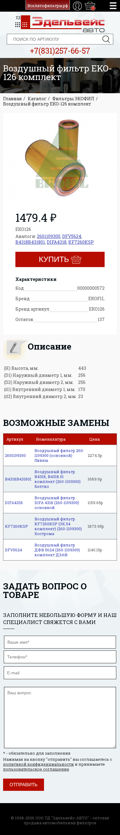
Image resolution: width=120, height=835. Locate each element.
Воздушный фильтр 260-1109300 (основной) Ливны (59, 455)
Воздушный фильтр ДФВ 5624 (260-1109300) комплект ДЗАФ (57, 549)
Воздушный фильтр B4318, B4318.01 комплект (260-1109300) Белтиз (57, 479)
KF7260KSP (81, 242)
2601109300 (48, 236)
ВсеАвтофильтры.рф (47, 5)
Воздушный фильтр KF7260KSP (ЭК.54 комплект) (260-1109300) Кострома (58, 526)
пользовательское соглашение (36, 769)
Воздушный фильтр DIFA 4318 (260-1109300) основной (56, 502)
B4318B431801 (30, 242)
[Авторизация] (77, 6)
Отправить (24, 784)
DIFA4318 (56, 242)
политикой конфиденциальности (38, 764)
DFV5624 (71, 236)
